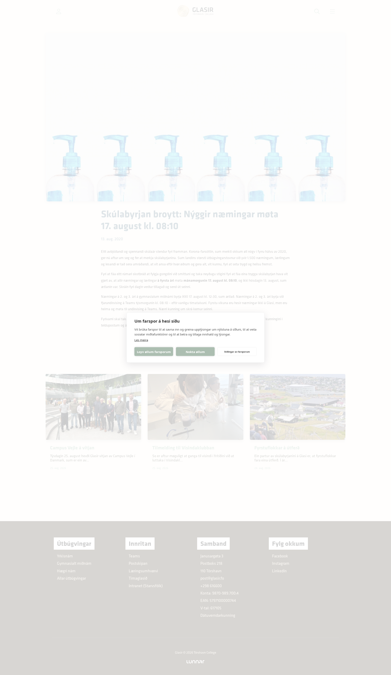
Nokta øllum (195, 352)
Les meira (141, 340)
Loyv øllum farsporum (154, 352)
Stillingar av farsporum (237, 351)
